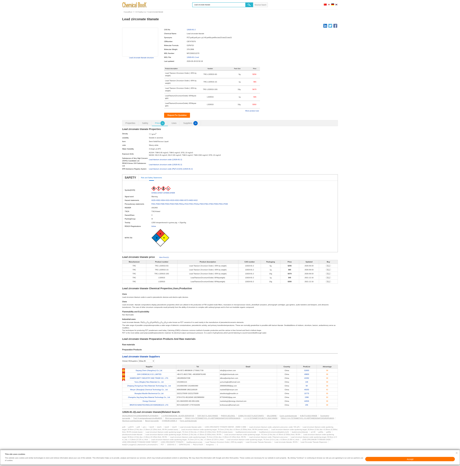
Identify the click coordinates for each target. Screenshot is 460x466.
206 (306, 405)
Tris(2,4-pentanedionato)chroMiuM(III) (147, 418)
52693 (306, 370)
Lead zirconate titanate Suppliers (141, 356)
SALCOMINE (272, 416)
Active (153, 226)
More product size (252, 111)
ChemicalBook (128, 12)
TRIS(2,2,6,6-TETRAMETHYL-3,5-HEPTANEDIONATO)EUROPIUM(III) (307, 418)
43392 (306, 378)
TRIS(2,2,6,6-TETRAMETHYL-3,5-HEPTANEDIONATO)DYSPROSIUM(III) (213, 418)
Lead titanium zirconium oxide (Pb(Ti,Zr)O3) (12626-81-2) (171, 169)
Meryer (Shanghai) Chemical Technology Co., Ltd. (149, 390)
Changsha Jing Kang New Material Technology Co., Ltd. (149, 397)
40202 (306, 390)
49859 (306, 374)
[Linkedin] (325, 26)
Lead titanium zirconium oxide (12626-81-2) (165, 159)
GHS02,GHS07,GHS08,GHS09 (163, 193)
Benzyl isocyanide (152, 421)
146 (306, 382)
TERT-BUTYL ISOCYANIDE (207, 416)
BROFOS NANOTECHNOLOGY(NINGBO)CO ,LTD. (149, 405)
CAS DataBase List (140, 12)
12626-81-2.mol (193, 57)
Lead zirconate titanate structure (141, 58)
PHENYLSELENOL (228, 416)
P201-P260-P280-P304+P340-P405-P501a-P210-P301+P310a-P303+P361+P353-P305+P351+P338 (189, 204)
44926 (306, 401)
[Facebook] (335, 26)
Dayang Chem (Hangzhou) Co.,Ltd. (149, 370)
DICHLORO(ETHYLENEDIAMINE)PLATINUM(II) (140, 416)
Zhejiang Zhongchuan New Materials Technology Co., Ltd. (149, 386)
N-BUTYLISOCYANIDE (308, 416)
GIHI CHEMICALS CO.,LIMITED (149, 374)
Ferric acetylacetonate (188, 421)
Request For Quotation (177, 115)
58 (307, 386)
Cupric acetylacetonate (288, 416)
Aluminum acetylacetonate (132, 421)
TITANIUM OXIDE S (169, 421)
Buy (328, 266)
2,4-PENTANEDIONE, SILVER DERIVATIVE (177, 416)
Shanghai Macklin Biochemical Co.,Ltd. (149, 393)
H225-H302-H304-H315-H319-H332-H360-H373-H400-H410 (174, 200)
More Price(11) (164, 257)
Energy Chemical (149, 401)
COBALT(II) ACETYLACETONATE (251, 416)
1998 (307, 397)
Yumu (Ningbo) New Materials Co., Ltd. (149, 382)
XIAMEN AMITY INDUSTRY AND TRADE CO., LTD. (149, 378)
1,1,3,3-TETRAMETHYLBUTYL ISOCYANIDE (261, 418)
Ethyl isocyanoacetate (173, 418)
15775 (306, 393)
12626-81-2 (191, 30)
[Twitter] (330, 26)
